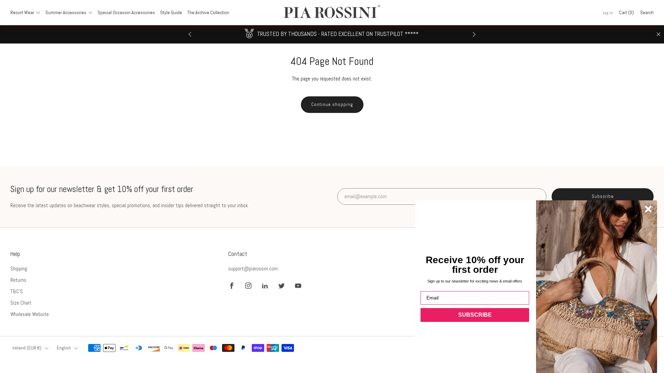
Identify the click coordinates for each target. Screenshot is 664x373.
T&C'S (16, 291)
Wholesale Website (29, 314)
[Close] (658, 34)
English (64, 348)
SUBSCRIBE (475, 315)
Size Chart (20, 302)
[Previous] (189, 34)
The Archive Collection (208, 12)
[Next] (474, 34)
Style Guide (171, 12)
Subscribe (603, 196)
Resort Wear (22, 12)
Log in (608, 13)
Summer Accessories (65, 12)
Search (647, 12)
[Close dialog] (648, 209)
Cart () (626, 12)
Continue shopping (332, 104)
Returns (18, 280)
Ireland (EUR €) (27, 348)
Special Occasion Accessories (126, 12)
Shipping (18, 268)
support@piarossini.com (253, 268)
